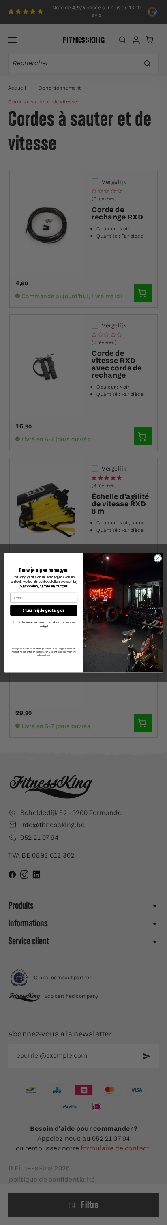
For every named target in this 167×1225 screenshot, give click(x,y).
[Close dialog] (157, 558)
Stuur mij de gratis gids (44, 610)
